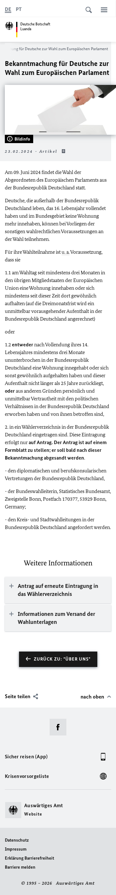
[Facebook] (60, 727)
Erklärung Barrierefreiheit (29, 858)
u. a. (66, 252)
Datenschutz (17, 840)
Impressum (15, 849)
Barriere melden (20, 867)
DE (8, 9)
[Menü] (104, 10)
